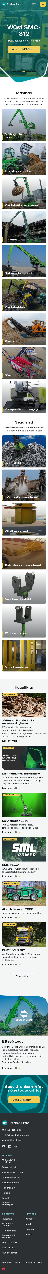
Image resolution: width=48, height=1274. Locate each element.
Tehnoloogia (10, 839)
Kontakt (29, 1219)
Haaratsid (7, 1219)
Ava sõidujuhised (13, 1140)
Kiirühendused (9, 1231)
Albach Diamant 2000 (22, 54)
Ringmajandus (10, 694)
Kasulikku (30, 1234)
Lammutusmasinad (11, 1178)
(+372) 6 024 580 (13, 1130)
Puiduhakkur (9, 924)
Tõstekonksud (8, 1248)
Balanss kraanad (10, 1183)
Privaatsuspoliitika (34, 1263)
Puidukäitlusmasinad (12, 1172)
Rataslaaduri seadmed (8, 1236)
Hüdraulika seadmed (7, 1225)
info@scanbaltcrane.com (17, 1135)
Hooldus (30, 1229)
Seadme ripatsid (10, 1243)
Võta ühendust (22, 1100)
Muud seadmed (9, 1253)
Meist (28, 1224)
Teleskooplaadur (10, 1167)
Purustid (6, 1193)
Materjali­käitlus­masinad (10, 1161)
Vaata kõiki (22, 976)
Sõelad (5, 1198)
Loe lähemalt (9, 741)
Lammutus (8, 747)
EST (34, 4)
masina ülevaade (11, 795)
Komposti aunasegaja (8, 1204)
